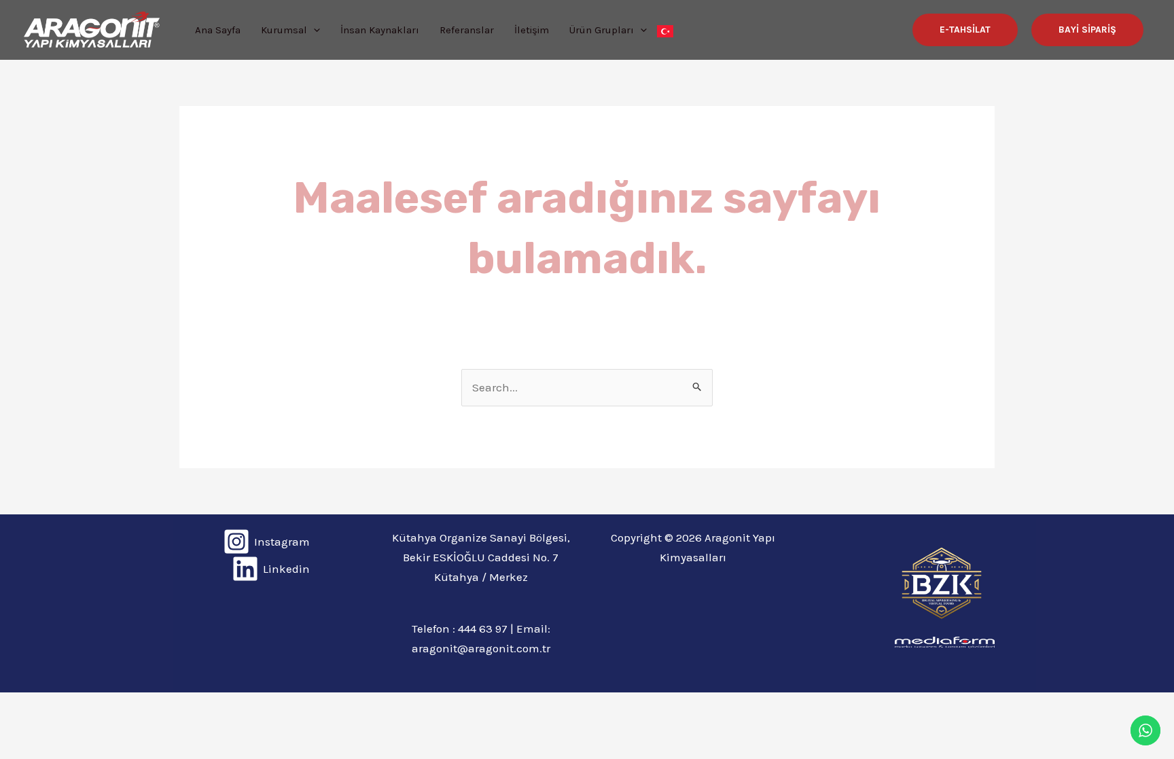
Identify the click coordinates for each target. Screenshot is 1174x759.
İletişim (531, 30)
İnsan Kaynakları (379, 30)
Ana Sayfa (218, 30)
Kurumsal (284, 30)
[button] (965, 30)
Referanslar (467, 30)
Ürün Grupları (601, 30)
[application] (313, 30)
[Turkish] (665, 30)
